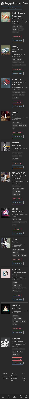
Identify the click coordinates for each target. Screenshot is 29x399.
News (23, 376)
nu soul (14, 29)
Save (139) (18, 69)
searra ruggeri (17, 344)
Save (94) (17, 259)
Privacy (23, 380)
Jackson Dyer (16, 354)
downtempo (15, 315)
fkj (13, 128)
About (23, 373)
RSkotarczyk (17, 148)
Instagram (15, 376)
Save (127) (18, 102)
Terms (23, 378)
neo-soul (15, 62)
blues (14, 351)
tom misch (22, 65)
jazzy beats (15, 65)
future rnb (15, 97)
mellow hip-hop (16, 191)
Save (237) (18, 132)
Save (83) (17, 295)
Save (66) (17, 198)
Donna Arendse (18, 181)
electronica (19, 26)
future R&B (21, 95)
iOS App (6, 373)
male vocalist (21, 249)
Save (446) (18, 359)
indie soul (15, 95)
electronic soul (16, 255)
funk (14, 26)
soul (20, 219)
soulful (23, 92)
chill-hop (24, 222)
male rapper (16, 188)
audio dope (15, 32)
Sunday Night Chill (17, 59)
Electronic (15, 349)
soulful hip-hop (16, 194)
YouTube (15, 380)
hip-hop (15, 219)
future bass (15, 288)
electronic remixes (17, 285)
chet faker (21, 349)
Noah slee (20, 29)
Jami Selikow (17, 54)
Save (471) (18, 163)
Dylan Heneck (17, 87)
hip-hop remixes (17, 290)
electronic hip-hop (17, 318)
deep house (15, 252)
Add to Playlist (18, 40)
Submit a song (6, 378)
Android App (6, 376)
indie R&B (21, 62)
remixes (15, 282)
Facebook (15, 378)
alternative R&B (22, 125)
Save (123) (18, 328)
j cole (14, 224)
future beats (23, 288)
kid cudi (15, 324)
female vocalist (16, 186)
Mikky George (17, 21)
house (14, 249)
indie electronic (16, 92)
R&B (14, 122)
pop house (24, 255)
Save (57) (17, 229)
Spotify (15, 373)
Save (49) (17, 36)
